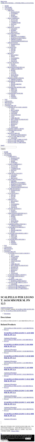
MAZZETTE (14, 121)
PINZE (13, 56)
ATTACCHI (14, 19)
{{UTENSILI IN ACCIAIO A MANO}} (18, 253)
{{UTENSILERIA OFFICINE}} (16, 239)
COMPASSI (14, 112)
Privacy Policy (15, 431)
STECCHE (14, 90)
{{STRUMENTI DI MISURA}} (16, 227)
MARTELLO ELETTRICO (18, 38)
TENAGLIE (14, 127)
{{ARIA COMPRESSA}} (14, 164)
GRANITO (14, 29)
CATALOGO (8, 101)
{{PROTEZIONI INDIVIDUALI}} (17, 213)
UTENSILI (14, 92)
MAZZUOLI (14, 122)
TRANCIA (14, 61)
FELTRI (13, 50)
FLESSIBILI (14, 13)
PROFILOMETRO (16, 84)
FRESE (13, 95)
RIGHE (13, 85)
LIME (12, 131)
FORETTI (14, 65)
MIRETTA (14, 88)
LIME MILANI (15, 118)
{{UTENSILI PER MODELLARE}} (17, 233)
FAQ (6, 99)
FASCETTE (14, 21)
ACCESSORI (8, 9)
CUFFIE (13, 72)
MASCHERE (14, 75)
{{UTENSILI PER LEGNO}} (15, 276)
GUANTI (13, 73)
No (29, 438)
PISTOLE (13, 24)
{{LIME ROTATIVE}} (14, 188)
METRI (13, 82)
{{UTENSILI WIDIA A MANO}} (17, 274)
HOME (7, 6)
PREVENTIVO (9, 102)
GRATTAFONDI (16, 115)
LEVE (12, 116)
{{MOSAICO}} (12, 199)
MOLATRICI (14, 55)
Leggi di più (4, 440)
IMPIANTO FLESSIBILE (18, 36)
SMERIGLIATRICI (16, 39)
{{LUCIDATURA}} (13, 193)
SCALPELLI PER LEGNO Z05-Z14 (16, 310)
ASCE (12, 108)
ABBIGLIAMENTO (16, 69)
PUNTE (13, 64)
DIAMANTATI (15, 12)
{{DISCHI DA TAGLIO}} (15, 173)
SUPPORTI (14, 16)
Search (2, 145)
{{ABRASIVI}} (12, 156)
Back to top (4, 1)
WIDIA (13, 45)
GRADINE (14, 113)
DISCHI (13, 49)
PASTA (13, 52)
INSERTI (13, 96)
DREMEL (14, 35)
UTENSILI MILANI (10, 105)
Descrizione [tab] (7, 313)
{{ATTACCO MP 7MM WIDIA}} (17, 287)
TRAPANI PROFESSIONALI (19, 41)
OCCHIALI (14, 76)
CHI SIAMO (8, 7)
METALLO (14, 32)
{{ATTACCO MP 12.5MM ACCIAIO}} (18, 285)
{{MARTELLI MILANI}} (14, 279)
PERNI (13, 125)
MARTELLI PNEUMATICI (18, 135)
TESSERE (14, 59)
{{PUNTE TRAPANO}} (14, 208)
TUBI (12, 26)
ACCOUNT (8, 104)
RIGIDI (13, 15)
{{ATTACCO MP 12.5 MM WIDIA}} (18, 288)
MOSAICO (14, 124)
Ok (26, 438)
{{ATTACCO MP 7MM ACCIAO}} (17, 282)
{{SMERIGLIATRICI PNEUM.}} (17, 224)
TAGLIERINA (15, 58)
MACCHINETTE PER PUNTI (19, 119)
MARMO (13, 30)
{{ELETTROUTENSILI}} (15, 179)
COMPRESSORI (15, 22)
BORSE (13, 70)
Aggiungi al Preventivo (7, 307)
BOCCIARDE (15, 110)
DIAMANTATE (15, 44)
